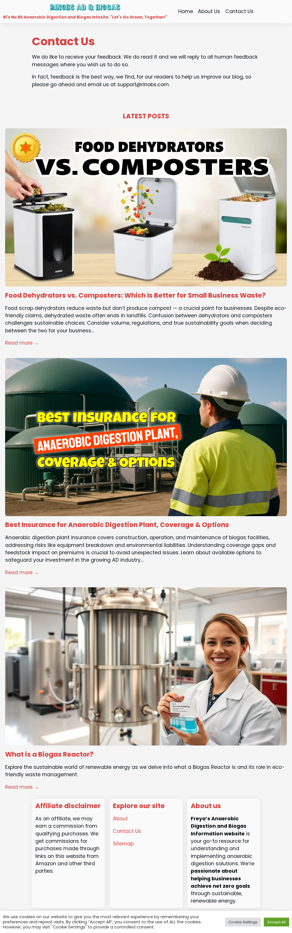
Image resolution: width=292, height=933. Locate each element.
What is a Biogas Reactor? (49, 755)
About (120, 818)
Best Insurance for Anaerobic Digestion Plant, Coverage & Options (117, 525)
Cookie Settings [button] (242, 922)
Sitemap (123, 843)
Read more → (22, 342)
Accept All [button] (276, 922)
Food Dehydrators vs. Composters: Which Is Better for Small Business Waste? (135, 296)
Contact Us (127, 831)
